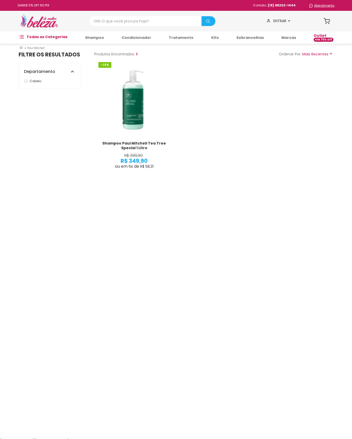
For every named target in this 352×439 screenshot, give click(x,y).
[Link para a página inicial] (21, 47)
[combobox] (152, 21)
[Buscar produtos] (208, 21)
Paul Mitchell (36, 48)
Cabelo (35, 81)
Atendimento (324, 5)
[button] (52, 71)
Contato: (274, 5)
